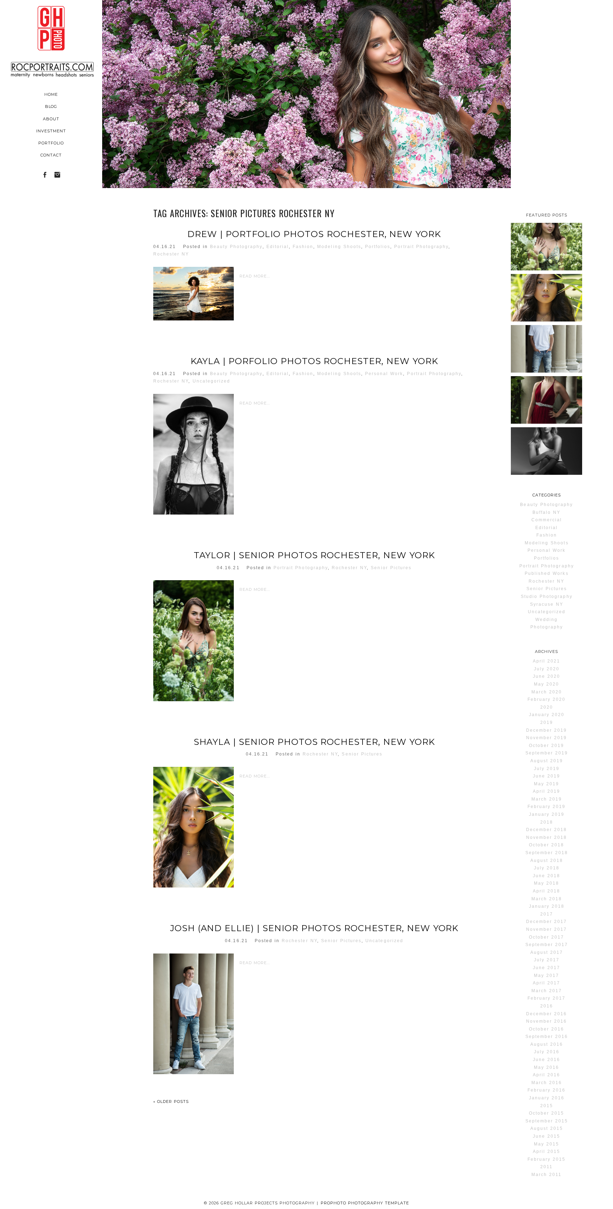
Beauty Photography (236, 246)
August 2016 (546, 1044)
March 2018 (546, 898)
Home (51, 94)
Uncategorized (212, 381)
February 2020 (546, 699)
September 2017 (546, 944)
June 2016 (546, 1059)
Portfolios (377, 246)
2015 (546, 1105)
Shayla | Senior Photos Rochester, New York (314, 742)
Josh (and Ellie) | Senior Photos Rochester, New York (314, 928)
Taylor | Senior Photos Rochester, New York (314, 555)
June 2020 (546, 676)
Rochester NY (171, 254)
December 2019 (546, 730)
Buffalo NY (546, 512)
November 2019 (546, 737)
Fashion (303, 246)
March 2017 (546, 990)
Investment (51, 130)
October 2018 (546, 844)
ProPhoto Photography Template (365, 1202)
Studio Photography (547, 596)
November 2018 (546, 837)
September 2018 (546, 852)
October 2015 (546, 1113)
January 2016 (546, 1097)
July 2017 (546, 959)
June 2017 (546, 967)
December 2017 (546, 921)
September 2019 (546, 753)
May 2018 (546, 883)
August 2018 (546, 860)
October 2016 (546, 1029)
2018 (546, 822)
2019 (546, 722)
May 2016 (546, 1067)
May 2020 (546, 684)
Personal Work (384, 373)
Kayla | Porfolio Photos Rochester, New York (314, 361)
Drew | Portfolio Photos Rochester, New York (314, 234)
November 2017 (546, 929)
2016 (546, 1006)
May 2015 (546, 1144)
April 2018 (546, 891)
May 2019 (546, 783)
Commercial (546, 519)
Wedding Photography (546, 623)
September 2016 (546, 1036)
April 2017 (546, 982)
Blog (51, 106)
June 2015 (546, 1136)
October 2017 (546, 937)
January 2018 (546, 906)
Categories (546, 495)
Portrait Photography (421, 246)
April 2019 (546, 791)
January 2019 (546, 814)
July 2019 (546, 768)
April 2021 (546, 661)
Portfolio (51, 143)
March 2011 (546, 1174)
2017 (546, 914)
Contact (51, 155)
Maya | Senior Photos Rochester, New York (546, 462)
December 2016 (546, 1013)
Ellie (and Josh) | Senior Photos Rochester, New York (546, 416)
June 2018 (546, 875)
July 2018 (546, 867)
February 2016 (546, 1090)
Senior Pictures (391, 567)
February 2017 (546, 998)
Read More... (254, 276)
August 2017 (546, 952)
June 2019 (546, 776)
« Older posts (171, 1101)
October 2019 (546, 745)
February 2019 (546, 806)
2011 (546, 1166)
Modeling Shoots (339, 246)
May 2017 (546, 975)
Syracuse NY (546, 604)
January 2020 (546, 714)
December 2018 (546, 829)
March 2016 (546, 1082)
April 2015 (546, 1151)
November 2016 (546, 1021)
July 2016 (546, 1051)
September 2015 (546, 1121)
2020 (546, 707)
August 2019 (546, 760)
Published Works (547, 573)
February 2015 (546, 1159)
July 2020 (546, 668)
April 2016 (546, 1074)
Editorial (277, 246)
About (51, 118)
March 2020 (546, 691)
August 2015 (546, 1128)
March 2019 (546, 799)
